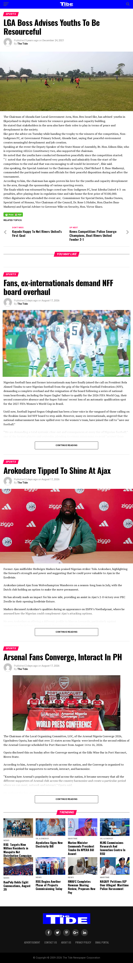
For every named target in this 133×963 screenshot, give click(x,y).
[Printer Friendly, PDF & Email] (13, 214)
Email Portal (102, 942)
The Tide (22, 43)
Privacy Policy (83, 942)
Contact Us (50, 942)
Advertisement (32, 942)
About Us (66, 942)
